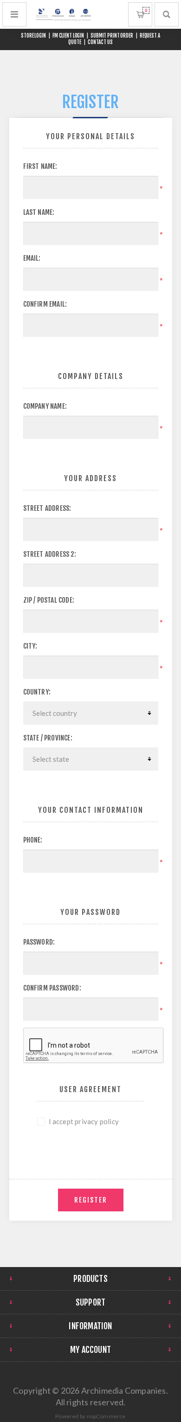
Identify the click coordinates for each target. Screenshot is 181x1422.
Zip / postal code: (49, 600)
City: (30, 646)
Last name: (39, 212)
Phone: (33, 840)
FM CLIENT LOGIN (68, 35)
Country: (37, 692)
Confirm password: (52, 988)
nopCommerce (106, 1416)
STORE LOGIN (33, 35)
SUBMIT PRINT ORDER (111, 35)
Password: (39, 942)
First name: (40, 166)
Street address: (47, 508)
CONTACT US (100, 42)
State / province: (47, 738)
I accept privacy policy (84, 1121)
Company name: (45, 406)
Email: (32, 258)
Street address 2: (49, 554)
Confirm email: (45, 304)
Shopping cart (146, 10)
